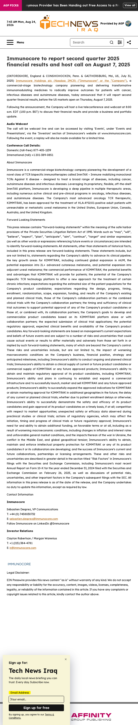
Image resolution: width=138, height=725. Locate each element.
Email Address (19, 692)
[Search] (112, 42)
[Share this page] (129, 42)
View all (130, 5)
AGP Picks (11, 5)
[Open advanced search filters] (120, 42)
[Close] (65, 659)
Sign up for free (36, 708)
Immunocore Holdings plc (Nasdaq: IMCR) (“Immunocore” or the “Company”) (71, 80)
